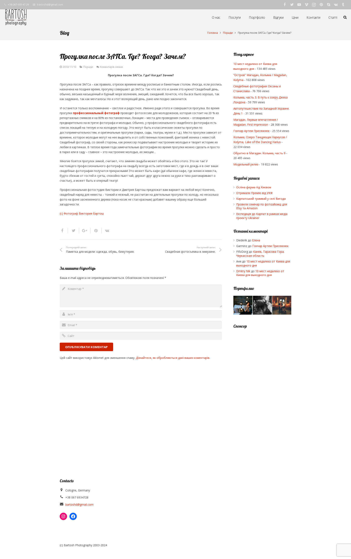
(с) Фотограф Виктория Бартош (82, 213)
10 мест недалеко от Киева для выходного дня (260, 273)
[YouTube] (299, 4)
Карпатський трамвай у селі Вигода (261, 199)
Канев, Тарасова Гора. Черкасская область (260, 254)
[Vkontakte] (335, 4)
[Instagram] (313, 4)
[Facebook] (284, 4)
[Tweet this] (73, 230)
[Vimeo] (306, 4)
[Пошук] (345, 17)
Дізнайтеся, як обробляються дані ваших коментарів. (173, 358)
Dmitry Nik (243, 271)
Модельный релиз (245, 164)
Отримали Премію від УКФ (254, 193)
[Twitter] (292, 4)
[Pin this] (96, 230)
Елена (256, 240)
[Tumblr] (343, 4)
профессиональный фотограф (96, 113)
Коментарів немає (111, 67)
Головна (212, 33)
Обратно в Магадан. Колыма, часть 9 (259, 153)
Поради (228, 33)
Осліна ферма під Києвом (253, 187)
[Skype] (328, 4)
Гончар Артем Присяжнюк (251, 131)
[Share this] (64, 230)
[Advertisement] (262, 394)
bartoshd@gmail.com (50, 4)
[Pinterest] (321, 4)
